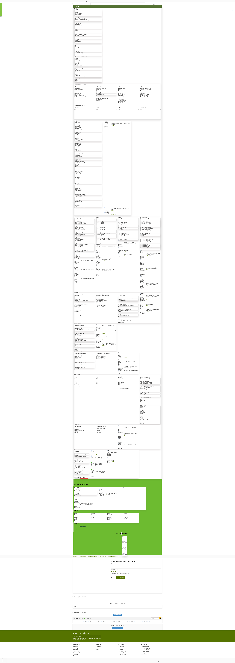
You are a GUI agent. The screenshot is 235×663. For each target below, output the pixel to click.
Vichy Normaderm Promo (80, 234)
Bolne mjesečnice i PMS (123, 301)
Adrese (97, 649)
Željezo (98, 377)
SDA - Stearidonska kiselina (146, 382)
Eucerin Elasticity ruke (101, 235)
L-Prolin (141, 422)
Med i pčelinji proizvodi (146, 397)
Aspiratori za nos (77, 460)
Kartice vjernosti (77, 495)
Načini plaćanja (122, 649)
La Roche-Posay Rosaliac (145, 240)
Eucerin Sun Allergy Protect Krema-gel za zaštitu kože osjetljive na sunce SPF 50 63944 (109, 258)
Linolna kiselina (143, 388)
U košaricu (121, 577)
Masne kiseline (144, 375)
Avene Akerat (121, 218)
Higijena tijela (99, 99)
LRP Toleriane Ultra (144, 244)
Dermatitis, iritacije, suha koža (102, 98)
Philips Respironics (78, 471)
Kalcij (97, 378)
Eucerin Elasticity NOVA (101, 237)
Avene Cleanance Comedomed (125, 225)
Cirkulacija (77, 51)
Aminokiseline (143, 405)
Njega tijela (99, 86)
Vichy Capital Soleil (78, 218)
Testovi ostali (77, 466)
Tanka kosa (120, 103)
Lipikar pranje (143, 234)
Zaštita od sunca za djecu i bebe (81, 300)
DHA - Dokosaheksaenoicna (146, 380)
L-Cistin (141, 413)
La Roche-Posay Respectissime (146, 239)
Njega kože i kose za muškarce (80, 362)
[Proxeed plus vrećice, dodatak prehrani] (120, 355)
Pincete (76, 204)
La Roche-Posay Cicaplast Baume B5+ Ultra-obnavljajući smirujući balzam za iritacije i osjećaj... (152, 283)
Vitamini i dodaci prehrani (123, 315)
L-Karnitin (142, 408)
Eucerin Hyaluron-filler (101, 229)
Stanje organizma (77, 17)
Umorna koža (77, 133)
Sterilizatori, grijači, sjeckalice (102, 300)
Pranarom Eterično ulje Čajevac (130, 427)
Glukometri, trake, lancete (79, 467)
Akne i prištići (77, 140)
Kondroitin (120, 383)
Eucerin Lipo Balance (101, 243)
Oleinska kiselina (143, 393)
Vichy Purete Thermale (79, 235)
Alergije (76, 30)
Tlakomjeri (76, 452)
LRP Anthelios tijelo (144, 221)
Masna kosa (120, 90)
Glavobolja (77, 31)
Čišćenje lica (77, 88)
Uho (75, 15)
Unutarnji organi (77, 78)
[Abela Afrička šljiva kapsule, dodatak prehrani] (120, 371)
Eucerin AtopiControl (101, 224)
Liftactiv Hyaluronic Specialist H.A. (81, 250)
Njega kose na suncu (144, 94)
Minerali (98, 375)
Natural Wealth (94, 515)
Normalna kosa (121, 93)
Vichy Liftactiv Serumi (79, 247)
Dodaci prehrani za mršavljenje (124, 309)
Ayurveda (99, 432)
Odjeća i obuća (77, 465)
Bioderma (76, 517)
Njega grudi (98, 100)
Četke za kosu (77, 205)
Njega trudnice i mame (122, 296)
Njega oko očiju (77, 93)
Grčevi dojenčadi (77, 307)
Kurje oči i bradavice (78, 464)
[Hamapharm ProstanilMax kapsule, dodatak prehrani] (120, 367)
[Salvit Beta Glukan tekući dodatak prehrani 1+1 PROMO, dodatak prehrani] (142, 297)
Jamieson (93, 521)
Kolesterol (77, 47)
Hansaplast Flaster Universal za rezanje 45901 (99, 464)
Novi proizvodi (76, 649)
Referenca (113, 569)
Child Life (126, 515)
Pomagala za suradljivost (79, 470)
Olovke (76, 149)
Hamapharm (93, 514)
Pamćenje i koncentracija (80, 18)
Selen (97, 382)
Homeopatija (99, 430)
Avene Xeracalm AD (123, 239)
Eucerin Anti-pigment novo (102, 219)
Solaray (92, 520)
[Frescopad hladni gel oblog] (109, 460)
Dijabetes (76, 36)
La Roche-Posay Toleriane (145, 242)
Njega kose (121, 86)
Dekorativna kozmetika (79, 141)
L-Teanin (142, 414)
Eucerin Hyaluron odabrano (102, 232)
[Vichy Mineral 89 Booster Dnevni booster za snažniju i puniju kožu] (76, 261)
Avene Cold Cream (122, 221)
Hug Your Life (110, 514)
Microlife (109, 517)
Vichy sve (77, 255)
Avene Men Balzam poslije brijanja (130, 361)
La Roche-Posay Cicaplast (145, 227)
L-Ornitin (142, 417)
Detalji (116, 603)
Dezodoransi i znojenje (101, 97)
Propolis (142, 401)
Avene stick (121, 228)
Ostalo (76, 206)
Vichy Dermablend (78, 241)
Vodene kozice (77, 310)
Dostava (124, 538)
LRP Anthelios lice (144, 219)
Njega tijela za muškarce (79, 366)
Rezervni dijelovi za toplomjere (81, 462)
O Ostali (123, 603)
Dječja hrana (76, 303)
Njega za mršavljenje (122, 308)
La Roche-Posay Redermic (145, 238)
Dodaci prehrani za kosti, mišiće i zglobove (83, 53)
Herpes (76, 74)
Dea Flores (126, 517)
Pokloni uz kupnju (78, 499)
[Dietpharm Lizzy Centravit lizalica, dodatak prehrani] (142, 304)
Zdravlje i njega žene (123, 294)
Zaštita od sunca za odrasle (146, 89)
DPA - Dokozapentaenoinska (146, 383)
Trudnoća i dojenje (122, 295)
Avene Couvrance (122, 227)
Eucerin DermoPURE (101, 227)
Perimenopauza (78, 41)
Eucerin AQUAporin (100, 223)
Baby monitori (99, 302)
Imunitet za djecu (78, 11)
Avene (119, 217)
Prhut (119, 89)
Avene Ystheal (121, 236)
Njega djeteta (77, 295)
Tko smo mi (75, 646)
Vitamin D (76, 381)
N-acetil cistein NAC (144, 419)
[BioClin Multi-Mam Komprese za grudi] (98, 326)
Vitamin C (76, 379)
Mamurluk (76, 28)
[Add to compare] (127, 577)
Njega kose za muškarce (80, 367)
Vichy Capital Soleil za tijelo (80, 223)
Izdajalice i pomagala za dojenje (102, 295)
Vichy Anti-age (77, 253)
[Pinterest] (114, 582)
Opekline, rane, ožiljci (79, 68)
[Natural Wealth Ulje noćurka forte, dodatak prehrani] (98, 337)
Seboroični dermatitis (122, 100)
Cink (97, 381)
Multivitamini (76, 384)
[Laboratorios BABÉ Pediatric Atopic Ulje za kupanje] (142, 310)
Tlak (75, 46)
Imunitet (76, 12)
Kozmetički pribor (78, 200)
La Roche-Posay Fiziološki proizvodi (147, 241)
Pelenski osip (77, 299)
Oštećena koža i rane (79, 139)
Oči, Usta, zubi (77, 70)
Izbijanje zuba (77, 306)
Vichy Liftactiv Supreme (79, 246)
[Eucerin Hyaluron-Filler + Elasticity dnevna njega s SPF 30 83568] (98, 270)
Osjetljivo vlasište (121, 94)
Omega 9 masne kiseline (145, 392)
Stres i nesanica (78, 23)
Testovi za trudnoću (78, 457)
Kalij (97, 383)
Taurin (141, 418)
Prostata (76, 80)
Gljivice (76, 69)
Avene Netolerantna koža (123, 229)
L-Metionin (142, 412)
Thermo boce (77, 474)
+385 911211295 (146, 651)
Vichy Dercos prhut (78, 230)
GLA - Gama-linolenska (145, 387)
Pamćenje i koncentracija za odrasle (82, 20)
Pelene (97, 304)
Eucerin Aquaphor (100, 222)
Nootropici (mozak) (78, 25)
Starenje (77, 107)
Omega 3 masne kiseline (145, 377)
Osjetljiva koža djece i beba (80, 298)
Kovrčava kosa (121, 102)
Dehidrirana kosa (121, 101)
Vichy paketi (77, 256)
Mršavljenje (77, 39)
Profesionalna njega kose (79, 207)
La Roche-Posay (143, 217)
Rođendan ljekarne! (92, 1)
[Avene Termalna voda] (120, 255)
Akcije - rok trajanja (78, 496)
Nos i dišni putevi (78, 14)
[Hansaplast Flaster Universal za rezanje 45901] (92, 465)
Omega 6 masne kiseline (145, 384)
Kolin (119, 381)
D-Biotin (142, 411)
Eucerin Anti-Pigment (101, 218)
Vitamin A (76, 377)
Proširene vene (78, 48)
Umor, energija (77, 24)
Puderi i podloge (78, 143)
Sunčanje (143, 86)
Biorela (92, 517)
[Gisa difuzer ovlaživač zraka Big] (120, 440)
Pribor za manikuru (100, 94)
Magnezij (98, 379)
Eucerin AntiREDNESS (101, 221)
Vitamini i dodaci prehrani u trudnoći (125, 298)
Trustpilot (160, 659)
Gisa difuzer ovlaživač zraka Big (130, 439)
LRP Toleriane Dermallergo (146, 245)
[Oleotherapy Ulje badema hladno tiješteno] (120, 434)
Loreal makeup (78, 150)
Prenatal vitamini (122, 299)
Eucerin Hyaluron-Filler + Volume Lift (104, 239)
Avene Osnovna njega (122, 222)
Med (141, 399)
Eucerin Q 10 (99, 228)
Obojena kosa (121, 99)
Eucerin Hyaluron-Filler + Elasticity (103, 233)
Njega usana (76, 91)
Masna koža (77, 134)
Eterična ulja (76, 429)
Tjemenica (76, 308)
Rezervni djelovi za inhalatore (81, 456)
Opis (111, 603)
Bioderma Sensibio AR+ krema (117, 213)
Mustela (125, 513)
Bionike (75, 521)
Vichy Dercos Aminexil (79, 226)
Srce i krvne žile (77, 44)
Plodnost (120, 319)
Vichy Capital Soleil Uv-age (80, 221)
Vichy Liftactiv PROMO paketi (80, 249)
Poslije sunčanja (143, 90)
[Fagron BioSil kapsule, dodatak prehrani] (120, 445)
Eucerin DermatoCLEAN (101, 226)
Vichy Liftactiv (77, 243)
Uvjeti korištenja (122, 652)
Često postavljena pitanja (124, 554)
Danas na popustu (78, 487)
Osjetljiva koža (144, 107)
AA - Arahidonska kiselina (145, 389)
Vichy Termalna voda (79, 237)
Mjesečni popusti (81, 1)
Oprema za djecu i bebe (102, 294)
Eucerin (97, 217)
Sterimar (125, 518)
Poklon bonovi (77, 498)
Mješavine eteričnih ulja (79, 430)
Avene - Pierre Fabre (78, 515)
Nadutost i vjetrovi (78, 63)
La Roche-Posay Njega (145, 249)
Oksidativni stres (78, 26)
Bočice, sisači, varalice (101, 298)
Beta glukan (120, 385)
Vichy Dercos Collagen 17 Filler (81, 232)
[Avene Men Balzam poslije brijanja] (120, 362)
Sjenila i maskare (78, 144)
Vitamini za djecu (77, 385)
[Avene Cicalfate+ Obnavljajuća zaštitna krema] (120, 250)
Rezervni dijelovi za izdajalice (81, 477)
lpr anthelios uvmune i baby (146, 224)
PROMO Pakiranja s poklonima (80, 490)
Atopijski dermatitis (78, 301)
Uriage (75, 520)
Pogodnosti (77, 489)
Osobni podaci (99, 646)
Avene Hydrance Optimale (123, 230)
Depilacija (98, 95)
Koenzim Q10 (121, 382)
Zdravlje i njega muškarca (80, 353)
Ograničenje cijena (102, 497)
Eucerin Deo (99, 241)
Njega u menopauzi (122, 304)
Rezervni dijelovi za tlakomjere (81, 454)
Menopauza (77, 32)
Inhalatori (76, 455)
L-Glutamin (142, 407)
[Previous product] (161, 556)
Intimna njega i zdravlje (123, 310)
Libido (119, 317)
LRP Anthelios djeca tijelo (146, 223)
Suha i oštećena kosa (122, 91)
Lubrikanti (120, 311)
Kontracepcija (121, 316)
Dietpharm (93, 513)
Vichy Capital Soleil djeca (80, 219)
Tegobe (76, 29)
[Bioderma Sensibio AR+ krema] (107, 213)
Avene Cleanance (122, 224)
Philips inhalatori (78, 472)
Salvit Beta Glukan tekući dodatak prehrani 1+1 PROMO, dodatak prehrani (152, 296)
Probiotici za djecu (78, 65)
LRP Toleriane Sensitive (145, 246)
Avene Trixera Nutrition (123, 235)
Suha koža (77, 138)
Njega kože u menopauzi (80, 35)
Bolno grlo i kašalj (78, 13)
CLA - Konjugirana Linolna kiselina (147, 386)
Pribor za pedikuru (100, 92)
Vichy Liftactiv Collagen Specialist (81, 244)
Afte (75, 73)
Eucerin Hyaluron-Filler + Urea (103, 238)
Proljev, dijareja (78, 62)
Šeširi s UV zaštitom (144, 95)
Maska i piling (77, 94)
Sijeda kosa (120, 95)
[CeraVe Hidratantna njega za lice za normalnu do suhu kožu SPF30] (107, 124)
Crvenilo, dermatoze (79, 135)
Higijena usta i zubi (78, 75)
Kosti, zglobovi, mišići (78, 52)
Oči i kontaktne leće (79, 71)
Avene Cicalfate (121, 223)
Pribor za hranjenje (100, 299)
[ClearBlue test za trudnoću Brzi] (92, 453)
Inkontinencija (77, 468)
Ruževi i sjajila (77, 145)
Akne (120, 107)
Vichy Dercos (77, 224)
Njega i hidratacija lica (78, 89)
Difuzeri (76, 432)
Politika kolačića (122, 654)
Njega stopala (99, 90)
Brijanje (76, 363)
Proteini (142, 420)
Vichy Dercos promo (79, 227)
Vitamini (76, 375)
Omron (108, 513)
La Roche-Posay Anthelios (145, 218)
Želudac (76, 59)
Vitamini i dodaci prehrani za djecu (81, 304)
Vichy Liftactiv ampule (79, 245)
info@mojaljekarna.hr (147, 653)
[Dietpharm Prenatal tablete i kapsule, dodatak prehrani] (98, 331)
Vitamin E (76, 382)
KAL (91, 519)
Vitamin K (76, 383)
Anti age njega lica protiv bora (80, 90)
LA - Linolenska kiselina (145, 390)
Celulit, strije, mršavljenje (101, 88)
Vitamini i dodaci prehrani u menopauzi (126, 305)
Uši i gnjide (76, 311)
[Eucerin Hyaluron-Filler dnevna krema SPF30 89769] (107, 209)
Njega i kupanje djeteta (79, 296)
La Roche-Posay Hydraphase (146, 230)
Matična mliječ (143, 400)
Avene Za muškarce (122, 232)
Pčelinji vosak (143, 404)
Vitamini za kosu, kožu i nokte (81, 56)
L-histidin (142, 423)
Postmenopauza (78, 42)
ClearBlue (109, 519)
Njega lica (77, 86)
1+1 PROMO (76, 492)
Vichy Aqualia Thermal (79, 239)
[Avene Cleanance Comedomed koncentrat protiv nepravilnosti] (120, 243)
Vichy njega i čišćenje (79, 252)
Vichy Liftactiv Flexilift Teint (80, 251)
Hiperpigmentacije (78, 137)
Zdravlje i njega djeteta (80, 294)
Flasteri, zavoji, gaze (78, 459)
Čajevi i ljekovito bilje (101, 426)
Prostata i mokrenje (78, 355)
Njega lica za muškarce (79, 95)
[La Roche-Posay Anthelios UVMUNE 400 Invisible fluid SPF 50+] (142, 254)
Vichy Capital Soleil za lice (80, 222)
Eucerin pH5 (99, 240)
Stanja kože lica (77, 132)
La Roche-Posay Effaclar (145, 229)
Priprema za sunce (144, 91)
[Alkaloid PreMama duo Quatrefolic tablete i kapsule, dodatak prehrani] (98, 344)
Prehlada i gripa (77, 9)
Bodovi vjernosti (76, 652)
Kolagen (120, 384)
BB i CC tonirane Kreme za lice (80, 96)
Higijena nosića (77, 305)
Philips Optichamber (79, 473)
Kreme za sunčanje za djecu (146, 88)
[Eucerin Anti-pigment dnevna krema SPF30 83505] (98, 247)
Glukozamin (120, 378)
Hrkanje (76, 40)
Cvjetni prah (142, 402)
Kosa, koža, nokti (77, 66)
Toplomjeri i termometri (101, 296)
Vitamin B (76, 378)
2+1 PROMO (76, 493)
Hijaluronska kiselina (122, 379)
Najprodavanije (76, 651)
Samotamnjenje (143, 93)
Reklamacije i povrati (123, 651)
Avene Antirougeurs (122, 219)
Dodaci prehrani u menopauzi (81, 34)
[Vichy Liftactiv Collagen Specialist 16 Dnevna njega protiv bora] (76, 270)
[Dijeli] (111, 582)
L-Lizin (141, 416)
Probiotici (76, 64)
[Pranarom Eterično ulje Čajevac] (120, 428)
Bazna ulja (76, 427)
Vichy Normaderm (78, 233)
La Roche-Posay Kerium (145, 232)
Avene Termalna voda (122, 233)
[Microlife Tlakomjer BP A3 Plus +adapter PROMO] (92, 472)
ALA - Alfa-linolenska (144, 381)
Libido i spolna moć (78, 356)
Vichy (75, 217)
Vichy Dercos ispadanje (79, 228)
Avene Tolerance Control (123, 234)
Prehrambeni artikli (101, 428)
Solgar (92, 518)
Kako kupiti (124, 544)
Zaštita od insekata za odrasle (81, 199)
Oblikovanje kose (122, 96)
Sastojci (120, 375)
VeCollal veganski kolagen (123, 388)
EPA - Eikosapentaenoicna (145, 378)
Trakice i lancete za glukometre (81, 37)
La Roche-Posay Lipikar (145, 233)
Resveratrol (120, 387)
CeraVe (75, 519)
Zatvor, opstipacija (78, 60)
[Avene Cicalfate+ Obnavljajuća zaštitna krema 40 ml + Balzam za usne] (101, 493)
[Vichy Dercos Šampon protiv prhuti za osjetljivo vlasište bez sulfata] (76, 279)
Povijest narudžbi (99, 648)
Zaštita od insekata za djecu (80, 197)
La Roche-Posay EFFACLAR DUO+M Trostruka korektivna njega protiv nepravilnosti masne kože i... (153, 267)
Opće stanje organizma (79, 22)
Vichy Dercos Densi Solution (80, 229)
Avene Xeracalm (121, 238)
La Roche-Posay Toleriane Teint (146, 247)
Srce (75, 45)
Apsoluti (76, 431)
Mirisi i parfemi (77, 148)
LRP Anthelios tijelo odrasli (146, 222)
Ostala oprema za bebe (101, 305)
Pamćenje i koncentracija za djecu (81, 19)
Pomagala (77, 451)
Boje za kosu (121, 97)
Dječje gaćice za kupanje (145, 96)
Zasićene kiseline (143, 394)
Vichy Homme (77, 238)
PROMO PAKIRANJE (78, 494)
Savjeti (86, 1)
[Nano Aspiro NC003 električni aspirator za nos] (109, 453)
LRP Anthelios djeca (144, 225)
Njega (119, 314)
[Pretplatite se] (100, 636)
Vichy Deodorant (78, 240)
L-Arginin (142, 410)
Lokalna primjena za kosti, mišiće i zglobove (83, 55)
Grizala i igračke (99, 301)
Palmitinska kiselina (144, 395)
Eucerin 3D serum (100, 234)
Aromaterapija (78, 426)
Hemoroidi (77, 50)
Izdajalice (76, 476)
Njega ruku (98, 93)
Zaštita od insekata (78, 196)
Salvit (125, 514)
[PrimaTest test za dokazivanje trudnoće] (92, 458)
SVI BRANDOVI (128, 520)
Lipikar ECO (143, 235)
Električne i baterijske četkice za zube (82, 76)
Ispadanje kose (121, 88)
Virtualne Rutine (103, 488)
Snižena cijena (76, 648)
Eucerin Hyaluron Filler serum (102, 230)
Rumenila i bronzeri (78, 146)
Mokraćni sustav (78, 81)
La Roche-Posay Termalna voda (146, 228)
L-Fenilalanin (142, 406)
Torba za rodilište (100, 306)
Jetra (76, 79)
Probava (76, 58)
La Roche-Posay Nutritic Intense (146, 236)
